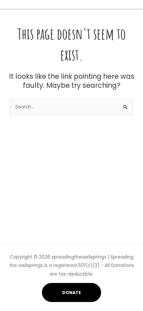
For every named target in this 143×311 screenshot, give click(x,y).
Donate (71, 292)
